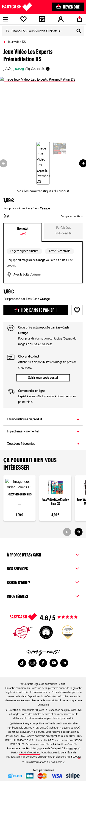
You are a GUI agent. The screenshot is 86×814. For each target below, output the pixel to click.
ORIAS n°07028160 (29, 752)
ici (79, 757)
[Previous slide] (67, 532)
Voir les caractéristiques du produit (43, 191)
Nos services (17, 568)
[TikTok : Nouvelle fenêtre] (22, 663)
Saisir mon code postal (43, 378)
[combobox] (43, 31)
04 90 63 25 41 (43, 344)
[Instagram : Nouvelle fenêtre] (32, 663)
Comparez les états (72, 216)
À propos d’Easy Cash (24, 554)
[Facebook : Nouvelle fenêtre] (43, 663)
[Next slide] (79, 532)
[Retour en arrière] (5, 41)
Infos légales (17, 595)
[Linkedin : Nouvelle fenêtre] (64, 663)
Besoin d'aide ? (18, 581)
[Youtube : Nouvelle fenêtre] (54, 663)
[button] (44, 163)
